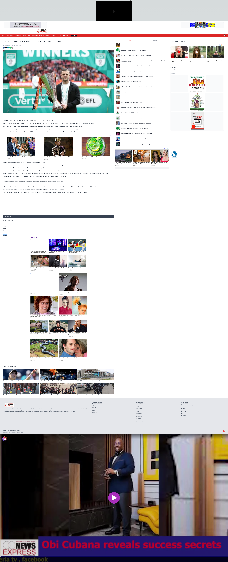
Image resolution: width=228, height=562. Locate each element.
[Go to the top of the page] (224, 431)
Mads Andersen (71, 173)
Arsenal (8, 123)
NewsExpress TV (66, 35)
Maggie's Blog (46, 35)
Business (7, 35)
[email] (12, 48)
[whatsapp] (10, 48)
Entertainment (18, 35)
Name (4, 224)
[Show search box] (188, 36)
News (40, 35)
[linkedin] (8, 48)
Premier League (61, 126)
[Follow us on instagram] (174, 69)
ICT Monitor (53, 35)
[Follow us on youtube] (175, 69)
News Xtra (59, 35)
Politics (11, 35)
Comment (5, 228)
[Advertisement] (197, 140)
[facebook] (4, 48)
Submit (5, 235)
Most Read (155, 40)
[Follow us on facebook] (171, 69)
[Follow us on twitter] (172, 69)
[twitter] (6, 48)
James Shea (105, 173)
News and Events (139, 419)
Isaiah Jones (5, 170)
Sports (29, 35)
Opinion (24, 35)
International (35, 35)
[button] (130, 0)
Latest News (128, 40)
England (14, 123)
